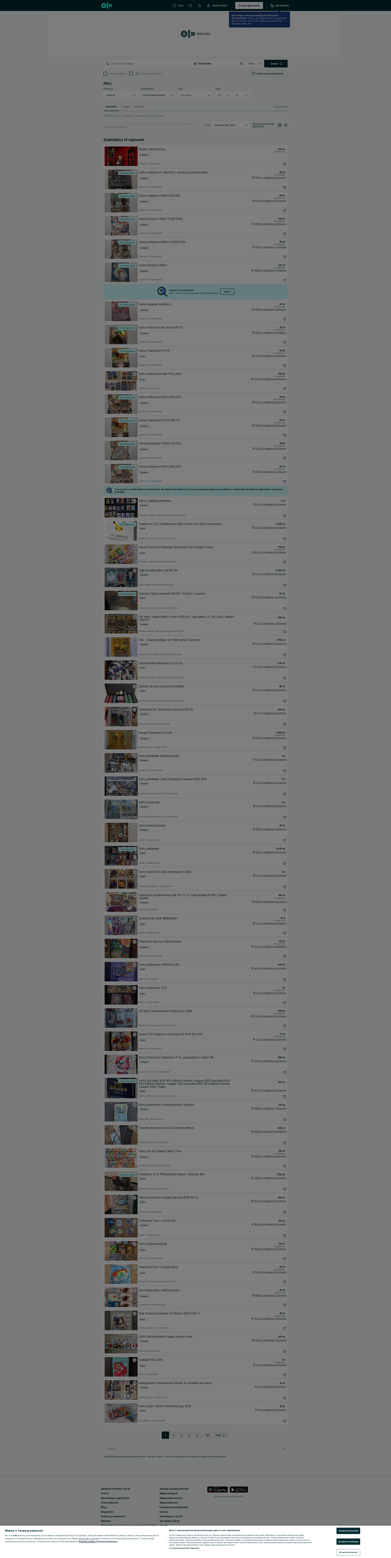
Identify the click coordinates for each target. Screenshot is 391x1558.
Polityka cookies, (87, 1541)
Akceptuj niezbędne (348, 1541)
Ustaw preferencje (348, 1552)
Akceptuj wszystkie (348, 1530)
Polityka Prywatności (107, 1541)
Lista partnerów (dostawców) (184, 1548)
